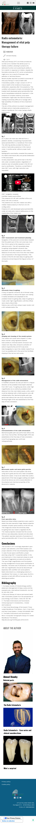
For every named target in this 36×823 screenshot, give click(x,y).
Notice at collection (8, 821)
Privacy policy (6, 781)
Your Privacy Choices (13, 818)
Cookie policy (6, 784)
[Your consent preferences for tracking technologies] (33, 820)
